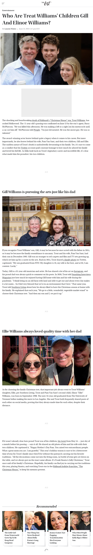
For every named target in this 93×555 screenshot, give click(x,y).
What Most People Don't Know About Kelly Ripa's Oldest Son (79, 536)
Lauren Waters (10, 29)
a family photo (69, 260)
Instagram (78, 271)
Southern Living (19, 287)
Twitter (24, 148)
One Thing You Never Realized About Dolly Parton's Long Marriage (33, 538)
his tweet (62, 441)
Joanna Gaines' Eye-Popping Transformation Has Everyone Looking (58, 538)
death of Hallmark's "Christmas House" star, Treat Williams (58, 120)
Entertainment (8, 10)
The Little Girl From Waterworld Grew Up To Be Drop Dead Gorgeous (12, 538)
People (37, 130)
